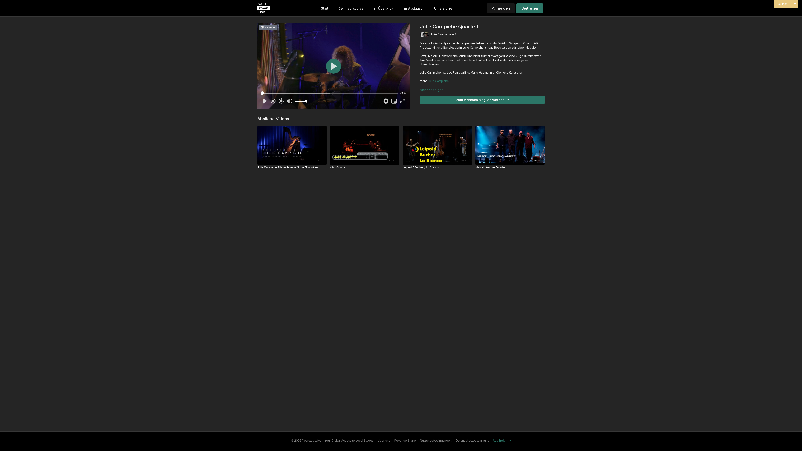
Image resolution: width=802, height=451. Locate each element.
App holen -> (502, 440)
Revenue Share (405, 440)
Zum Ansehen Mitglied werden (480, 100)
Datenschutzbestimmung (472, 440)
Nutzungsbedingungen (436, 440)
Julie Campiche (438, 81)
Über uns (384, 440)
